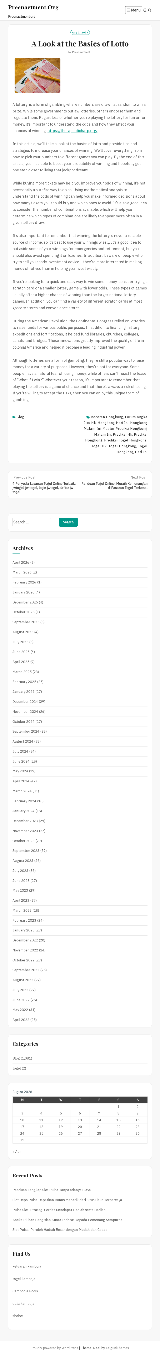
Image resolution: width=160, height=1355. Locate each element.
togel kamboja (23, 1278)
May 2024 (20, 771)
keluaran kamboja (26, 1266)
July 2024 (20, 751)
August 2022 (22, 980)
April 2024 (20, 781)
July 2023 (20, 870)
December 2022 (25, 940)
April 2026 (20, 562)
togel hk (99, 446)
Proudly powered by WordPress (54, 1348)
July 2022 (20, 990)
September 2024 (25, 731)
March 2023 (22, 910)
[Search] (149, 10)
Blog (20, 417)
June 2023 (21, 880)
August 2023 (22, 860)
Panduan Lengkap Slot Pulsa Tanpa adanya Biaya (51, 1190)
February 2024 (24, 801)
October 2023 (23, 841)
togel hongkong (122, 446)
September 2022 (25, 970)
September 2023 (25, 850)
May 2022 (20, 1009)
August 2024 (22, 741)
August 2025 (22, 632)
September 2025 (25, 622)
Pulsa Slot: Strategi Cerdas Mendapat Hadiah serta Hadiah (59, 1210)
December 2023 (25, 821)
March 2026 (22, 572)
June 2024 (21, 761)
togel (16, 1068)
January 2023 (23, 930)
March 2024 (22, 791)
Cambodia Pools (25, 1291)
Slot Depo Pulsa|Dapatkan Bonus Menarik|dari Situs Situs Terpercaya (67, 1200)
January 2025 (23, 691)
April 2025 (20, 661)
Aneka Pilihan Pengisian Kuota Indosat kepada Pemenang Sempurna (67, 1220)
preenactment (81, 52)
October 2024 (23, 721)
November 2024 (25, 711)
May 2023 (20, 890)
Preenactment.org (33, 7)
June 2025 (21, 651)
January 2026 (23, 592)
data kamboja (23, 1303)
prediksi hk (122, 434)
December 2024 (25, 701)
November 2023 (25, 831)
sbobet (18, 1316)
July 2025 (20, 642)
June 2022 (21, 1000)
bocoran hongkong (107, 417)
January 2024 (23, 811)
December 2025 (25, 602)
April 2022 (20, 1019)
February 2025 (24, 681)
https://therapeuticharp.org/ (73, 130)
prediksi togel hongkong (125, 440)
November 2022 (25, 950)
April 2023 (20, 900)
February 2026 (24, 582)
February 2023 (24, 920)
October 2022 (23, 960)
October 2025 (23, 612)
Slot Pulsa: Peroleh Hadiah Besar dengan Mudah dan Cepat (59, 1229)
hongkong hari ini (113, 423)
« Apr (16, 1151)
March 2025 (22, 671)
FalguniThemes (117, 1348)
